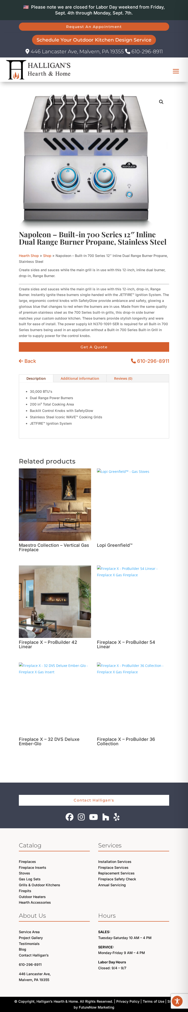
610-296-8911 (146, 51)
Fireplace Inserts (32, 867)
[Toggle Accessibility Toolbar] (177, 1001)
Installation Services (114, 861)
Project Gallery (31, 938)
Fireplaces (27, 861)
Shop (47, 255)
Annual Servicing (112, 885)
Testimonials (29, 944)
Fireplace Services (113, 867)
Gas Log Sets (30, 879)
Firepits (25, 891)
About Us (32, 915)
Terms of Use (153, 1001)
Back (29, 361)
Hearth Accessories (35, 902)
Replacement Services (116, 873)
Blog (22, 949)
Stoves (24, 873)
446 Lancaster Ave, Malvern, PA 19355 (77, 51)
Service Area (29, 932)
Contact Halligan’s (34, 955)
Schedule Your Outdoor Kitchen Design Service (94, 40)
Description (36, 378)
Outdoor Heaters (32, 897)
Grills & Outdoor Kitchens (39, 885)
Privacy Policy (128, 1001)
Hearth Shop (29, 255)
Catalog (30, 845)
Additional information (80, 378)
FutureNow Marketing (96, 1007)
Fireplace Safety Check (117, 879)
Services (109, 845)
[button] (161, 102)
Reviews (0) (123, 378)
